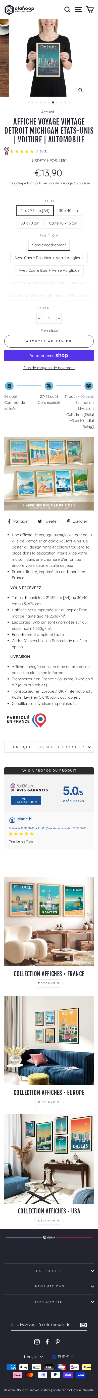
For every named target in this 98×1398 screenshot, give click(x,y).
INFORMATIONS (48, 1286)
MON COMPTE (49, 1302)
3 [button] (37, 103)
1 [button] (29, 103)
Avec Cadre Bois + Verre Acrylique (49, 270)
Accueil (47, 111)
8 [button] (58, 103)
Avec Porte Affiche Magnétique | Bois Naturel (49, 295)
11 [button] (70, 103)
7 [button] (53, 102)
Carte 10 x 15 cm (63, 223)
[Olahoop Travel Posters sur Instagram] (37, 1341)
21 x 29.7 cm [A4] (35, 210)
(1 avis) (41, 151)
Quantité (49, 308)
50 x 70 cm (30, 223)
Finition (49, 235)
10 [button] (66, 103)
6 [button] (49, 103)
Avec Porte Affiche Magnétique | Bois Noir (49, 283)
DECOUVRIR (49, 983)
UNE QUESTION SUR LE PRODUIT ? (49, 747)
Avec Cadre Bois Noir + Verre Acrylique (49, 257)
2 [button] (33, 103)
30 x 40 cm (68, 210)
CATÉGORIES (49, 1271)
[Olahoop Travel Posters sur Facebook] (47, 1341)
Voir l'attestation (26, 800)
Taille (49, 201)
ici (74, 703)
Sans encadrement (49, 245)
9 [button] (62, 103)
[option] (49, 58)
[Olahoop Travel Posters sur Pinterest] (57, 1341)
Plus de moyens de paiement (49, 367)
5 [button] (45, 103)
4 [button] (41, 103)
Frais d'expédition (21, 183)
